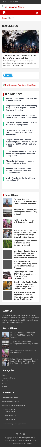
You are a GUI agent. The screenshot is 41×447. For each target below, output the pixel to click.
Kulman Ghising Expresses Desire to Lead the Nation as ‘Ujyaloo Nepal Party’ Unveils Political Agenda (25, 233)
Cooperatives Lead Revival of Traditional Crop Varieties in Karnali (25, 243)
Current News (10, 328)
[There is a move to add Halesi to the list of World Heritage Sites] (20, 41)
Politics (4, 387)
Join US (8, 75)
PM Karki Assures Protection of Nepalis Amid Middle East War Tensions (25, 201)
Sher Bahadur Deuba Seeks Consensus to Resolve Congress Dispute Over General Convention (25, 285)
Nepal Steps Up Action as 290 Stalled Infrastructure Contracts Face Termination (25, 275)
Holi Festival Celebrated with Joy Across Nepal (24, 221)
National (5, 381)
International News (8, 378)
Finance (4, 375)
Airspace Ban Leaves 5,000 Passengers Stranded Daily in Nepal (25, 211)
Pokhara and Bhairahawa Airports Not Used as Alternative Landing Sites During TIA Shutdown (25, 295)
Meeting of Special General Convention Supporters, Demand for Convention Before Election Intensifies (25, 254)
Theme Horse (29, 441)
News (4, 384)
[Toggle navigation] (4, 12)
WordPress (28, 443)
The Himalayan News (25, 438)
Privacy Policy (9, 441)
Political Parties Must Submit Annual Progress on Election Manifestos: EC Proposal (25, 264)
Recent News (11, 195)
